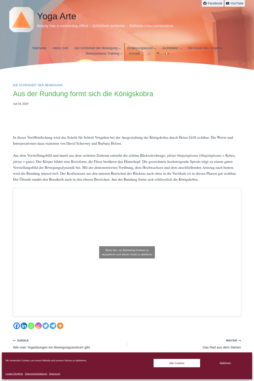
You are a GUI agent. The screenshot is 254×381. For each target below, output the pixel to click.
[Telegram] (53, 326)
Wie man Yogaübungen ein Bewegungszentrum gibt (51, 344)
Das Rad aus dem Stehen (222, 344)
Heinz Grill (60, 48)
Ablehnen (225, 363)
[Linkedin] (24, 326)
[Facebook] (16, 326)
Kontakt (134, 53)
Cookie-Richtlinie (14, 374)
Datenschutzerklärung (36, 374)
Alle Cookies (176, 363)
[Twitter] (45, 326)
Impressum (54, 374)
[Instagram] (38, 326)
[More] (60, 326)
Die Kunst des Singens (205, 48)
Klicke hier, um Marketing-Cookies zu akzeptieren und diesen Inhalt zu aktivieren (127, 252)
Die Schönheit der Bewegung (38, 85)
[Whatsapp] (31, 326)
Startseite (39, 48)
